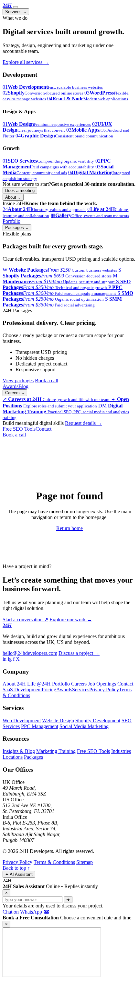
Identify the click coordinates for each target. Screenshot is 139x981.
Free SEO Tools (19, 429)
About (13, 197)
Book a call (46, 380)
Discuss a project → (79, 653)
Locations (13, 757)
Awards (10, 386)
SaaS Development (22, 689)
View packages (18, 380)
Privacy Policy (104, 689)
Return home (69, 528)
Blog (23, 386)
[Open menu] (15, 7)
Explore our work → (70, 619)
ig (10, 659)
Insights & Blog (19, 751)
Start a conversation (25, 619)
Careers (15, 392)
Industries (121, 751)
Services (16, 11)
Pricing (49, 689)
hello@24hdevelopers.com (30, 653)
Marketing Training (56, 751)
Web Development (22, 720)
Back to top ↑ (16, 868)
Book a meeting (20, 190)
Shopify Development (97, 720)
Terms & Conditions (54, 862)
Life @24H (39, 683)
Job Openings (102, 683)
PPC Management (39, 726)
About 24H (14, 683)
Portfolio (11, 221)
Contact (43, 429)
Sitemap (84, 862)
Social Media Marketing (84, 726)
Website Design (58, 720)
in (4, 659)
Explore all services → (26, 62)
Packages (17, 227)
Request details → (83, 423)
